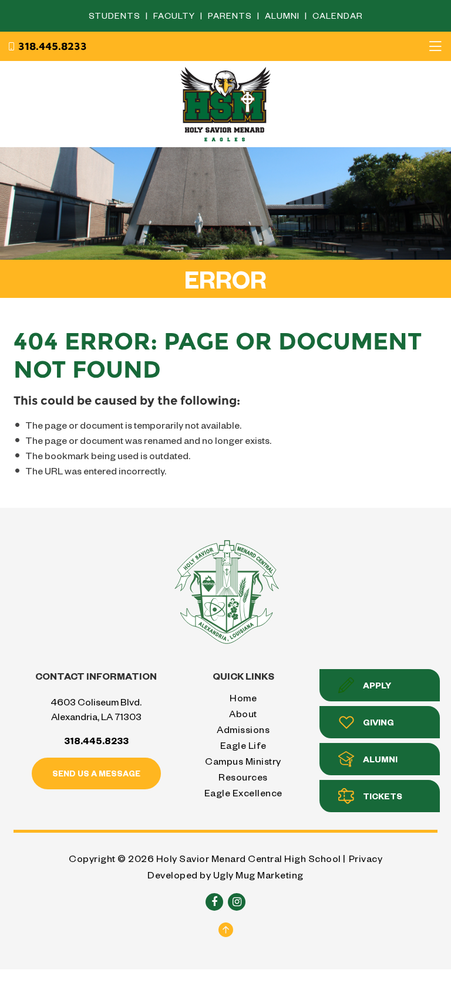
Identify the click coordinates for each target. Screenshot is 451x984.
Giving (378, 722)
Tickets (382, 796)
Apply (377, 685)
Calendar (337, 15)
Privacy (366, 858)
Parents (231, 15)
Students (116, 15)
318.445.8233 (52, 46)
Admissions (243, 729)
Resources (243, 777)
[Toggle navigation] (435, 46)
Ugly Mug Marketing (258, 874)
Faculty (175, 15)
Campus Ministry (243, 761)
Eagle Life (243, 745)
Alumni (283, 15)
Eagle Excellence (243, 792)
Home (243, 697)
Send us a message (96, 773)
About (243, 713)
